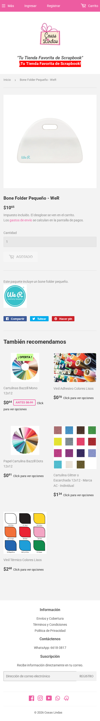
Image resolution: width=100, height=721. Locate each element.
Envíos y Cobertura (50, 618)
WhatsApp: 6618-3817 (50, 648)
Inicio (7, 79)
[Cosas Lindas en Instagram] (40, 699)
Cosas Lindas (53, 712)
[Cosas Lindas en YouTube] (49, 699)
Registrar (53, 6)
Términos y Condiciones (50, 624)
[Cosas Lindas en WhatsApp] (57, 700)
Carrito (92, 6)
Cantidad (10, 233)
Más (11, 6)
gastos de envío (21, 220)
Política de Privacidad (50, 631)
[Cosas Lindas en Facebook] (31, 699)
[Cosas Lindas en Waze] (66, 700)
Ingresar (30, 6)
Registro (86, 676)
